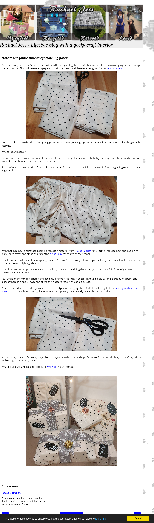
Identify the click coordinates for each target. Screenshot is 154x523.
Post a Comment (11, 492)
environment (114, 68)
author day (55, 254)
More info (100, 518)
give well (51, 366)
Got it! (138, 518)
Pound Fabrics (83, 251)
